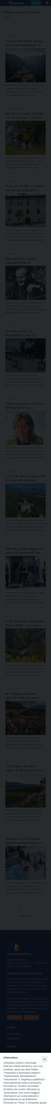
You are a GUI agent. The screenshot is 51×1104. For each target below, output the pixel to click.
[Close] (44, 1059)
